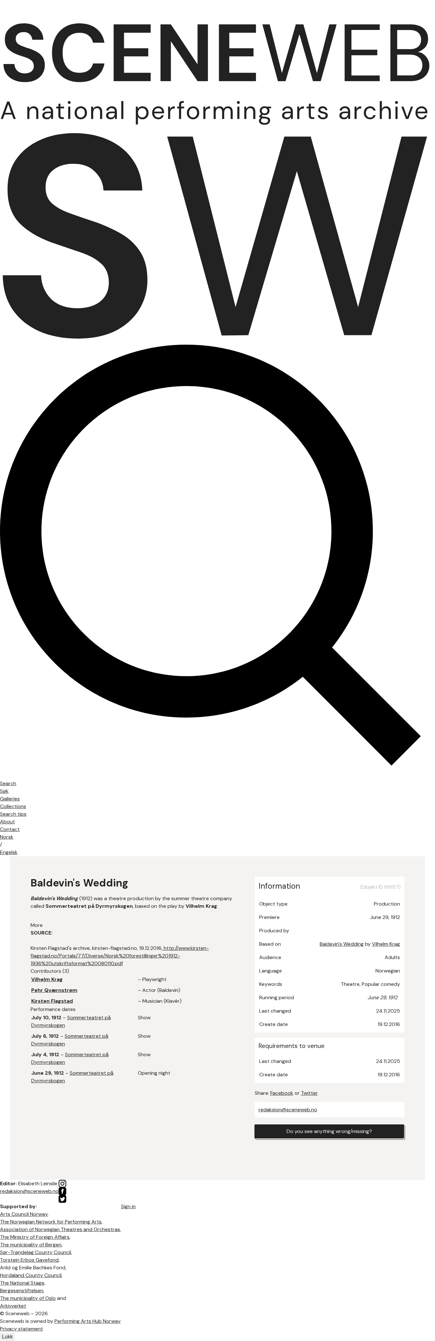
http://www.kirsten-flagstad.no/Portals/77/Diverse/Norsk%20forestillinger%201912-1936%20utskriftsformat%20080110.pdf (120, 956)
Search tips (13, 814)
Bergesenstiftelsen (21, 1290)
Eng (9, 852)
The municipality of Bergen (30, 1244)
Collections (13, 806)
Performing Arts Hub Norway (87, 1321)
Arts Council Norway (23, 1214)
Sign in (128, 1206)
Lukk (7, 1336)
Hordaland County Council (30, 1275)
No (6, 837)
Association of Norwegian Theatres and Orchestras (60, 1229)
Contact (10, 829)
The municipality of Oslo (28, 1298)
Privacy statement (21, 1328)
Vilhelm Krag (386, 944)
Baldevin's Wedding (342, 944)
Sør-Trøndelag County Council (35, 1252)
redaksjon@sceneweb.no (288, 1109)
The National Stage (22, 1283)
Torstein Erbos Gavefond (29, 1260)
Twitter (309, 1093)
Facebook (281, 1093)
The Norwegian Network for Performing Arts (51, 1221)
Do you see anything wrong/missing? (329, 1131)
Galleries (10, 798)
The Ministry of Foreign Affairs (34, 1237)
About (7, 821)
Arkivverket (13, 1305)
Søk (4, 791)
